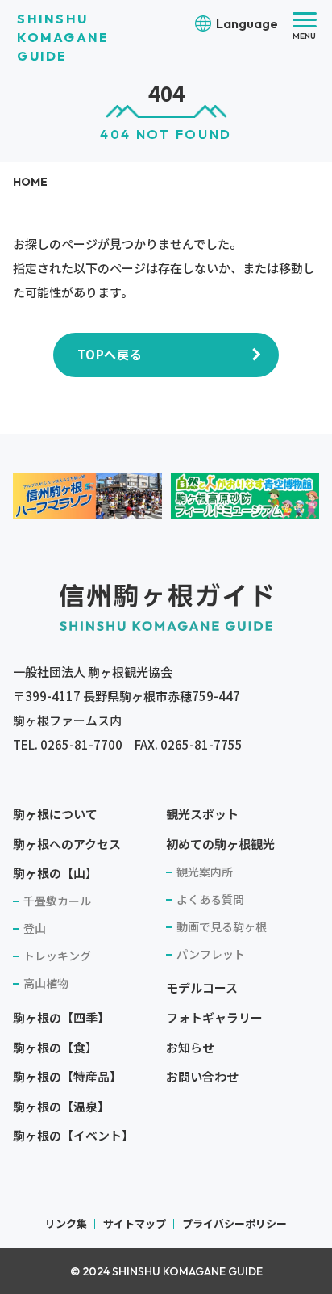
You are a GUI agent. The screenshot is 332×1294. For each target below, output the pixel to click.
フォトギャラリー (214, 1017)
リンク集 (66, 1223)
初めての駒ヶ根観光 (220, 843)
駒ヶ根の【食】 (55, 1047)
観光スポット (202, 813)
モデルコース (202, 987)
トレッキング (57, 955)
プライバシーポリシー (234, 1223)
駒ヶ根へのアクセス (67, 843)
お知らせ (190, 1047)
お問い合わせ (202, 1076)
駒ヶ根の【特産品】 (67, 1076)
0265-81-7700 (81, 744)
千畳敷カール (57, 901)
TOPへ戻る (110, 354)
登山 (34, 928)
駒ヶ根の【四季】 (61, 1017)
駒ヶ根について (55, 813)
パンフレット (210, 954)
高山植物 (45, 983)
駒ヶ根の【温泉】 (61, 1106)
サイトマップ (134, 1223)
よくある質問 (210, 899)
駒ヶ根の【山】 (55, 872)
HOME (30, 181)
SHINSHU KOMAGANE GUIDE (63, 37)
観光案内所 (204, 871)
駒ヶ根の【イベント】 (73, 1135)
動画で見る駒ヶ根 (221, 926)
